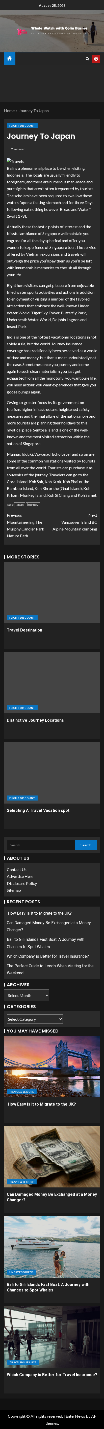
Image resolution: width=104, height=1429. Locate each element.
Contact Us (17, 869)
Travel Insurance (22, 1362)
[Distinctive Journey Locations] (52, 682)
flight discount (22, 125)
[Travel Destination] (52, 592)
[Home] (9, 58)
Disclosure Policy (22, 883)
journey (32, 505)
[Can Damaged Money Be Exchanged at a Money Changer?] (52, 1156)
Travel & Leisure (21, 1091)
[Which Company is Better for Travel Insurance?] (52, 1337)
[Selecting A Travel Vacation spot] (52, 773)
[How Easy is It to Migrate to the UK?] (52, 1066)
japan (20, 505)
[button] (21, 58)
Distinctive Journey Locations (35, 720)
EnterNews (75, 1416)
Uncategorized (21, 1272)
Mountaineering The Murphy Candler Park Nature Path (25, 525)
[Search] (87, 59)
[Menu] (21, 58)
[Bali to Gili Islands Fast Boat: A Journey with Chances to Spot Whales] (52, 1247)
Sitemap (14, 890)
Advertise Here (20, 876)
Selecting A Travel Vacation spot (38, 810)
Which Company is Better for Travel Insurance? (48, 956)
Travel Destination (24, 630)
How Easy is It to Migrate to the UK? (39, 913)
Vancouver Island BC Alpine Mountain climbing (75, 522)
